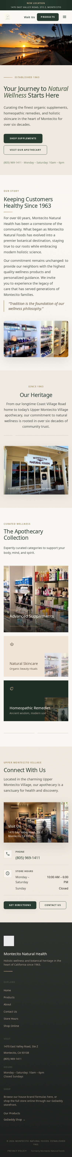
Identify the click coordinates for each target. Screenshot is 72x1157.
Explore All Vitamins (26, 624)
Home (7, 990)
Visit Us (29, 17)
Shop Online (11, 1026)
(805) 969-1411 (28, 857)
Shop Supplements (23, 138)
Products (48, 17)
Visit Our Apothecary (25, 149)
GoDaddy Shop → (14, 1119)
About (7, 1004)
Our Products (12, 1113)
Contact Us (53, 905)
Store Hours (11, 1018)
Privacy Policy (17, 1150)
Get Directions (20, 905)
